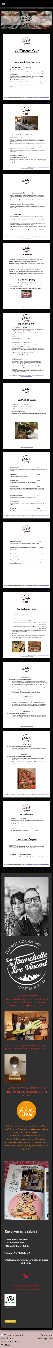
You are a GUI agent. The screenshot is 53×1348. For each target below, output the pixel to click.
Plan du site (7, 1338)
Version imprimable (14, 1335)
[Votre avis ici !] (10, 1300)
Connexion (46, 1335)
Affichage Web (45, 1338)
